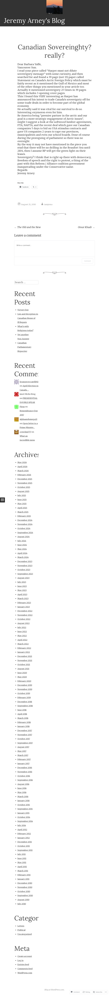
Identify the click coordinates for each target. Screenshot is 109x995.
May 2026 (22, 462)
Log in (20, 960)
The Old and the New (27, 227)
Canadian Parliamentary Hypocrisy (24, 347)
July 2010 (21, 904)
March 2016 (22, 796)
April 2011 (22, 866)
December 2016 (24, 767)
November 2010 (24, 887)
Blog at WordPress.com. (54, 989)
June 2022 (22, 631)
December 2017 (24, 730)
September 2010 (25, 895)
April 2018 (22, 714)
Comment (87, 261)
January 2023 (23, 607)
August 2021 (23, 668)
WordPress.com (24, 973)
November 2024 (24, 524)
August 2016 (23, 784)
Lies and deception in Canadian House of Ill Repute (27, 318)
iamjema (48, 204)
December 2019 (24, 685)
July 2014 (21, 825)
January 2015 (23, 813)
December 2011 (24, 842)
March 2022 (23, 644)
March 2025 (22, 512)
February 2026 (24, 475)
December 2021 (24, 656)
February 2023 (24, 602)
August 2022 (23, 623)
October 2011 (23, 846)
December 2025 (24, 479)
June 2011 (21, 858)
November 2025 (24, 483)
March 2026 (23, 471)
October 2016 (23, 776)
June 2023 (22, 586)
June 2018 (22, 710)
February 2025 (24, 516)
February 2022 (24, 648)
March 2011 (22, 871)
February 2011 (24, 875)
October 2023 (23, 569)
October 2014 (23, 817)
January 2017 (23, 763)
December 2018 (24, 701)
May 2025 (22, 503)
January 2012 (23, 838)
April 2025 (22, 508)
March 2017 (22, 755)
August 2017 (23, 747)
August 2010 (23, 899)
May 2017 (21, 751)
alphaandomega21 (28, 419)
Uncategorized (24, 934)
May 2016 (21, 792)
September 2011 (25, 850)
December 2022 (24, 611)
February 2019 (24, 697)
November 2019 (24, 689)
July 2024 (21, 541)
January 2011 (23, 879)
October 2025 (23, 487)
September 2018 (25, 706)
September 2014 (25, 821)
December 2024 (24, 520)
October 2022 (23, 619)
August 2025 (23, 491)
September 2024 (25, 532)
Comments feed (25, 968)
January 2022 (23, 652)
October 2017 (23, 739)
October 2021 (23, 664)
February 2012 (24, 833)
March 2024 (23, 557)
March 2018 (22, 718)
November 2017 (24, 734)
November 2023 (24, 565)
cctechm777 (25, 432)
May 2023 (22, 590)
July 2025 (21, 495)
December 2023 (24, 561)
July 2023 (21, 582)
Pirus (22, 406)
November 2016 (24, 772)
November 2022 (24, 615)
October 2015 (23, 805)
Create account (24, 956)
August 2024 (23, 536)
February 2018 (24, 722)
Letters (20, 926)
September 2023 (25, 574)
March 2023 (23, 598)
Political (21, 930)
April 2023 (22, 594)
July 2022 (21, 627)
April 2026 (22, 466)
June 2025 (22, 499)
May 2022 (22, 635)
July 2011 (21, 854)
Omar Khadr (86, 227)
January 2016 (23, 800)
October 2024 (23, 528)
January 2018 (23, 726)
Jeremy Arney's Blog (34, 20)
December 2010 (24, 883)
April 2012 (22, 829)
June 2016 (22, 788)
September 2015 (25, 809)
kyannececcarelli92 (29, 382)
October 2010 (23, 891)
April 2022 (22, 640)
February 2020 (24, 681)
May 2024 (22, 549)
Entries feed (23, 964)
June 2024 (22, 545)
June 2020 (22, 673)
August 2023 (23, 578)
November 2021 (24, 660)
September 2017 (25, 743)
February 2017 (24, 759)
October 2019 (23, 693)
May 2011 (21, 862)
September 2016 (25, 780)
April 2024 (22, 553)
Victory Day (23, 310)
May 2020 (22, 677)
